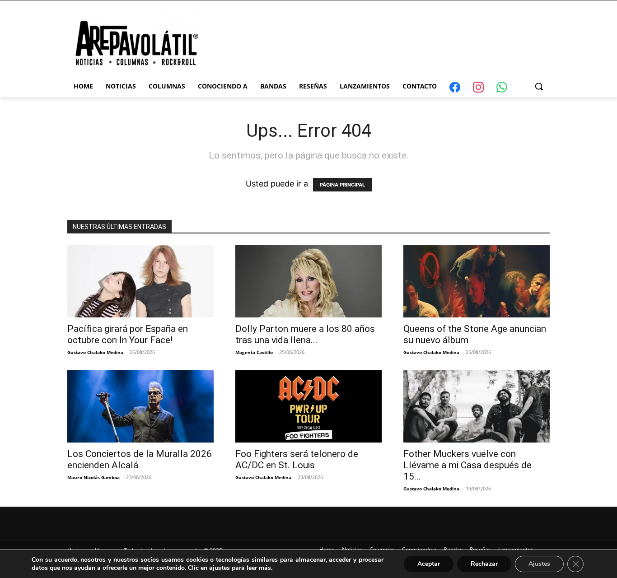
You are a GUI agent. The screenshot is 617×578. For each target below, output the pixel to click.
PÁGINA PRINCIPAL (342, 185)
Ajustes (539, 563)
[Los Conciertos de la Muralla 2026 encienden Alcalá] (140, 406)
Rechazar (484, 563)
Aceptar (428, 563)
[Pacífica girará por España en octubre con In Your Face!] (140, 281)
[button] (539, 86)
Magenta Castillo (254, 352)
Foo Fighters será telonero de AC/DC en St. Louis (296, 459)
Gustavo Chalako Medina (95, 352)
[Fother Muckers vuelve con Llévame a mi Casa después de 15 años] (476, 406)
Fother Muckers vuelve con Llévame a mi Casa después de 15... (467, 465)
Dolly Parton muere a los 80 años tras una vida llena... (305, 334)
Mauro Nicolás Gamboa (93, 477)
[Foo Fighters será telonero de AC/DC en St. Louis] (308, 406)
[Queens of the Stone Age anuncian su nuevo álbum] (476, 281)
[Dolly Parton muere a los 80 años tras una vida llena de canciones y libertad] (308, 281)
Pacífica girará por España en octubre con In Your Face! (127, 334)
